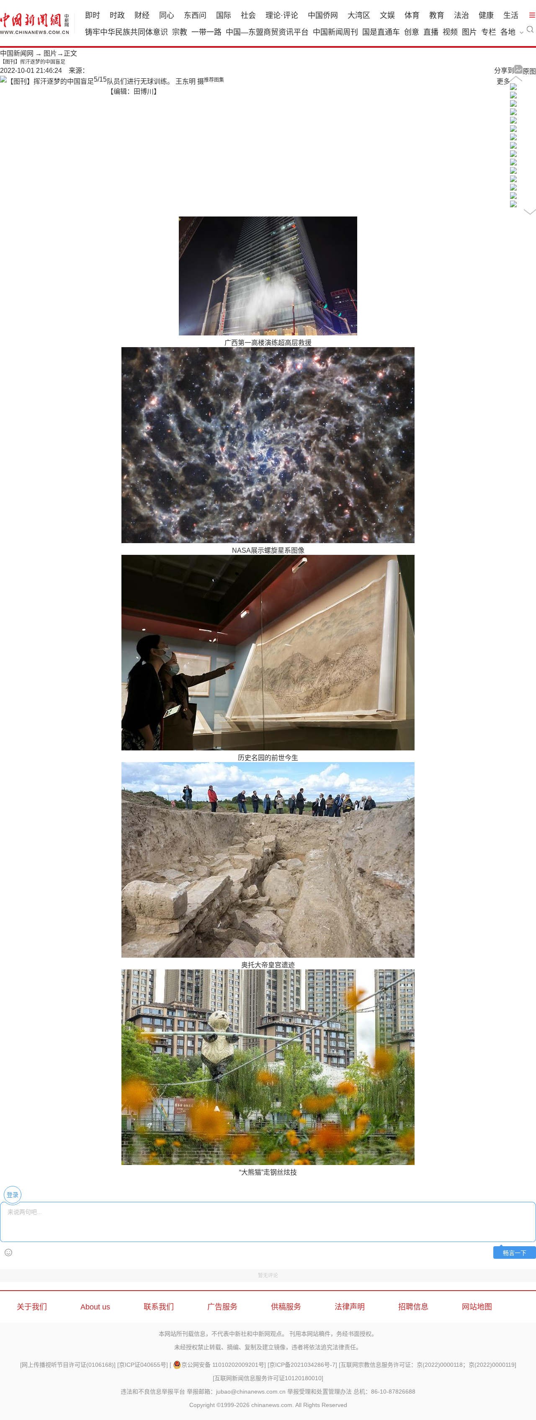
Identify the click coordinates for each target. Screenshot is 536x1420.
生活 (510, 15)
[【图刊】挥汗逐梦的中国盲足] (513, 87)
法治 (461, 15)
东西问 (195, 15)
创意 (411, 32)
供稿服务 (286, 1307)
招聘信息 (413, 1307)
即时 (92, 15)
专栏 (488, 32)
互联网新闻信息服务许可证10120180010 (268, 1378)
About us (95, 1307)
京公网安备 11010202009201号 (222, 1364)
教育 (436, 15)
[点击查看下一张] (47, 81)
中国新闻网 (17, 53)
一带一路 (206, 32)
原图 (529, 71)
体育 (412, 15)
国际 (223, 15)
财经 (141, 15)
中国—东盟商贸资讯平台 (267, 32)
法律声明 (350, 1307)
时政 (117, 15)
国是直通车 (381, 32)
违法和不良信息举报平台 (153, 1391)
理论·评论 (281, 15)
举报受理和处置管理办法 (319, 1391)
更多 (503, 81)
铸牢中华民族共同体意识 (126, 32)
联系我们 (159, 1307)
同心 (166, 15)
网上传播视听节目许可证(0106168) (68, 1364)
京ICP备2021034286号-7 (302, 1364)
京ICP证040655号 (142, 1364)
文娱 (387, 15)
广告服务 (222, 1307)
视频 (450, 32)
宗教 (179, 32)
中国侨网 (323, 15)
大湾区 (359, 15)
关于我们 (32, 1307)
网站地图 (477, 1307)
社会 (248, 15)
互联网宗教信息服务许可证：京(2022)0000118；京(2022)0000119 (427, 1364)
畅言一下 (514, 1253)
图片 (469, 32)
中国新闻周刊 (335, 32)
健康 (486, 15)
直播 (430, 32)
